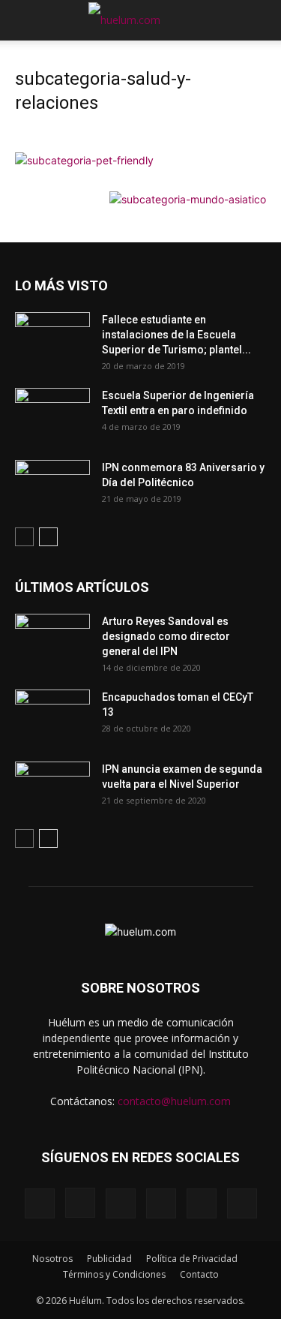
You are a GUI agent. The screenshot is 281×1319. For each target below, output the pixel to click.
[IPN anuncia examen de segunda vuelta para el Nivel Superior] (52, 788)
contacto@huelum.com (174, 1101)
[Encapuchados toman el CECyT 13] (52, 716)
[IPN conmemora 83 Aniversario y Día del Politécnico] (52, 486)
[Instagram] (80, 1203)
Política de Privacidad (192, 1258)
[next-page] (48, 536)
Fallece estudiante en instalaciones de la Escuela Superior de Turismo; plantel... (176, 335)
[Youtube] (242, 1203)
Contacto (199, 1274)
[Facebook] (40, 1203)
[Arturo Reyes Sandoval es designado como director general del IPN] (52, 640)
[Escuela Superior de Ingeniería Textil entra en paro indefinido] (52, 410)
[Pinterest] (121, 1203)
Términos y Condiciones (114, 1274)
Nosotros (52, 1258)
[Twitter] (202, 1203)
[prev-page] (24, 536)
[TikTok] (161, 1203)
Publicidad (109, 1258)
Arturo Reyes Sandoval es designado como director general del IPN (166, 636)
